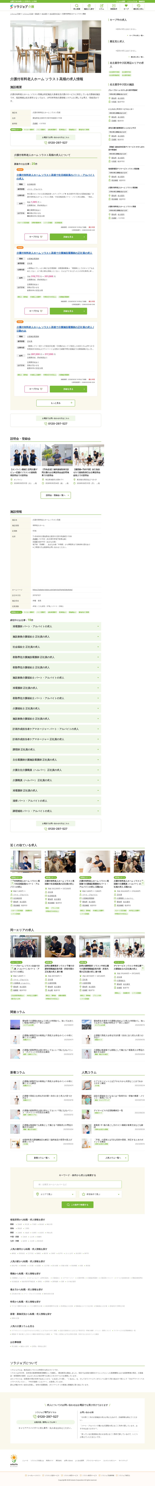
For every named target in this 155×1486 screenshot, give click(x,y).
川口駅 (31, 1265)
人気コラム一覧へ (113, 1158)
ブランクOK (55, 908)
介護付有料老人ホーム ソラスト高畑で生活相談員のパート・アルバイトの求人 (56, 177)
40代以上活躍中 (134, 910)
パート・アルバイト (34, 189)
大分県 (32, 1241)
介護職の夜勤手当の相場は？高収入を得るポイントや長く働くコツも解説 (47, 1036)
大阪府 (27, 1233)
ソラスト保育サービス (71, 1475)
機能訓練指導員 (137, 1278)
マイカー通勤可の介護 (19, 1306)
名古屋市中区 (126, 72)
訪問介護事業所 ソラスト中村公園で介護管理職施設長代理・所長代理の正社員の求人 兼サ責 (94, 969)
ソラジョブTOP (15, 14)
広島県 (25, 1237)
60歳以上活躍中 (35, 297)
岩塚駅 (84, 990)
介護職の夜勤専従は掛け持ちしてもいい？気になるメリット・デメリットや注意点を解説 (47, 1051)
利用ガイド (49, 1460)
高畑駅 (35, 123)
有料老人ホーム (16, 129)
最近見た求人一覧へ (137, 57)
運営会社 (59, 1460)
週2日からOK (15, 999)
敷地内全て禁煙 (84, 129)
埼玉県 (27, 1224)
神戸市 (86, 1253)
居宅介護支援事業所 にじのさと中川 (122, 128)
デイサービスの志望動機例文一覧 (108, 1110)
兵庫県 (34, 1233)
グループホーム (16, 962)
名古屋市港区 (126, 75)
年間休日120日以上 (49, 297)
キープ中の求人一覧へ (136, 35)
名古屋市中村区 (114, 72)
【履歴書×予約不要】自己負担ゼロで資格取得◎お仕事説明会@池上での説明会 (86, 472)
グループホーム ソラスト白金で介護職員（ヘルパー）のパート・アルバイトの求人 (25, 969)
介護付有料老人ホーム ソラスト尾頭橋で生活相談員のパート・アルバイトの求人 (25, 884)
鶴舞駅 (15, 990)
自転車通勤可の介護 (51, 1306)
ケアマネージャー (68, 1278)
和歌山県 (49, 1233)
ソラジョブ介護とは (37, 1460)
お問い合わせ (68, 1460)
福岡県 (25, 1241)
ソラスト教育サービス (89, 1475)
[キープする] (36, 237)
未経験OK (28, 910)
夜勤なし (118, 993)
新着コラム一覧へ (42, 1158)
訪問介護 (49, 962)
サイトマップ (123, 1460)
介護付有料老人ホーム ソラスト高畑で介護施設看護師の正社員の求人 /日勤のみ (55, 329)
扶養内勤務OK (36, 223)
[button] (55, 626)
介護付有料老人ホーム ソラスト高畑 (122, 206)
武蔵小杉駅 (64, 1265)
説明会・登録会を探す (39, 1346)
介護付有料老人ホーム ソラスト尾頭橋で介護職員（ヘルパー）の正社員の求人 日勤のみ (128, 884)
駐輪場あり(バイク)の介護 (84, 1306)
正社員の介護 (16, 1294)
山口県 (32, 1237)
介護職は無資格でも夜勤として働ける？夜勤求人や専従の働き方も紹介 (119, 1051)
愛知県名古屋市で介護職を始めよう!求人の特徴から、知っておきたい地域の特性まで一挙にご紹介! (119, 1022)
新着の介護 (15, 1318)
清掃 (62, 1281)
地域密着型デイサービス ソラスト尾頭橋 (123, 169)
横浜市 (46, 1253)
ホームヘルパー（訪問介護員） (39, 1278)
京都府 (20, 1233)
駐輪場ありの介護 (101, 1306)
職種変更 (142, 1)
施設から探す (24, 1346)
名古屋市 (44, 14)
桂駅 (81, 1265)
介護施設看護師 (33, 259)
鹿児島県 (40, 1241)
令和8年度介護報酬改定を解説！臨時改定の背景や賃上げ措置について (47, 1140)
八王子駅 (47, 1265)
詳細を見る (68, 237)
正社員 (29, 263)
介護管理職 (52, 983)
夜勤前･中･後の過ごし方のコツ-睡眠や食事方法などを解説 (118, 1126)
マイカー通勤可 (29, 129)
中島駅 (35, 542)
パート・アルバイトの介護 (32, 1294)
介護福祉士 (121, 980)
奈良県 (41, 1233)
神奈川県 (49, 1224)
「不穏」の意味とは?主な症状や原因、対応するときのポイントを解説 (118, 1140)
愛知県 (37, 14)
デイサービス (119, 962)
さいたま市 (69, 1253)
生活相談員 (31, 184)
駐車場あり (62, 129)
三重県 (27, 1228)
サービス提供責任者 (122, 1278)
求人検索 (15, 1346)
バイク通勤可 (41, 129)
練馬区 (14, 1253)
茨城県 (20, 1224)
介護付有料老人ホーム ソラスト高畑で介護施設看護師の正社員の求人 (54, 253)
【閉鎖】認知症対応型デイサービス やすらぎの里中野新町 (126, 148)
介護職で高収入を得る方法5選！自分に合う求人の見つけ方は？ (118, 1036)
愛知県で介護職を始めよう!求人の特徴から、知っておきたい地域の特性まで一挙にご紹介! (47, 1022)
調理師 (47, 1281)
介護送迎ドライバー (106, 1278)
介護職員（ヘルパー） (125, 898)
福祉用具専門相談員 (28, 1281)
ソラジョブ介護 (28, 14)
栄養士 (40, 1281)
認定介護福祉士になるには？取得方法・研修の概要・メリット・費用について (119, 1097)
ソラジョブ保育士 (124, 1475)
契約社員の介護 (49, 1294)
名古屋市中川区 (55, 14)
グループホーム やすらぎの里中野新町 (123, 90)
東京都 (41, 1224)
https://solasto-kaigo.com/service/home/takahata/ (53, 590)
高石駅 (88, 1265)
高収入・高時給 (23, 297)
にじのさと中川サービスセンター (121, 109)
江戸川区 (31, 1253)
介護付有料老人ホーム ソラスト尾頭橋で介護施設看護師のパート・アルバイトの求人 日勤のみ (94, 884)
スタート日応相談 (23, 223)
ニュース (25, 1460)
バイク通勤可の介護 (35, 1306)
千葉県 (34, 1224)
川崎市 (53, 1253)
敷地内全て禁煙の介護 (117, 1306)
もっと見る (56, 403)
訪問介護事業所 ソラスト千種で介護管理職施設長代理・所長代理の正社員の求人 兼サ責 (59, 969)
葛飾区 (38, 1253)
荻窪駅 (38, 1265)
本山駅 (50, 990)
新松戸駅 (15, 1265)
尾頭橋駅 (114, 180)
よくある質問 (120, 1)
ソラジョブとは (132, 1)
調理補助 (55, 1281)
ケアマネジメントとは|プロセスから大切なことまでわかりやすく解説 (118, 1082)
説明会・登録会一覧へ (55, 495)
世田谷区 (22, 1253)
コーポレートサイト (34, 1475)
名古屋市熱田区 (114, 75)
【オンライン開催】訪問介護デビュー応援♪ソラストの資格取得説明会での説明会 (23, 472)
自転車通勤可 (52, 129)
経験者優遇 (62, 995)
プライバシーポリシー (93, 1460)
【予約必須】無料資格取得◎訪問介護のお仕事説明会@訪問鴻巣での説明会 (55, 472)
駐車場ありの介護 (67, 1306)
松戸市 (60, 1253)
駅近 (47, 908)
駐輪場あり (72, 129)
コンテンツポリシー (109, 1460)
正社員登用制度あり (17, 995)
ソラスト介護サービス (52, 1475)
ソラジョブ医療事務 (107, 1475)
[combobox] (79, 1184)
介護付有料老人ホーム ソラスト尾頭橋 (123, 187)
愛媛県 (39, 1237)
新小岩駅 (55, 1265)
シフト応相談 (48, 223)
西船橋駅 (23, 1265)
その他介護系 (71, 1281)
